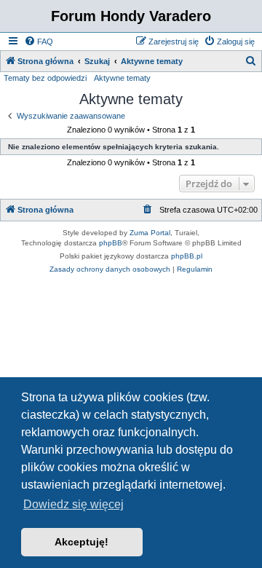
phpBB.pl (186, 256)
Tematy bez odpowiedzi (45, 78)
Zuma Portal (150, 233)
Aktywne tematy (122, 78)
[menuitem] (38, 41)
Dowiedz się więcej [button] (73, 504)
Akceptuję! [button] (81, 542)
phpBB (110, 243)
